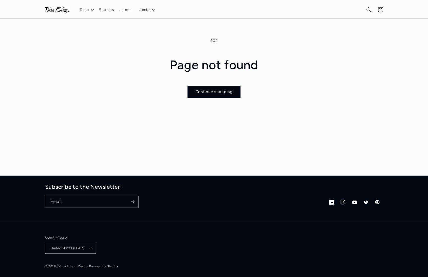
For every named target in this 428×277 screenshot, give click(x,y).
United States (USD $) (68, 248)
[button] (86, 9)
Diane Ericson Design (73, 266)
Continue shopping (214, 91)
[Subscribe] (132, 202)
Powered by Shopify (103, 266)
